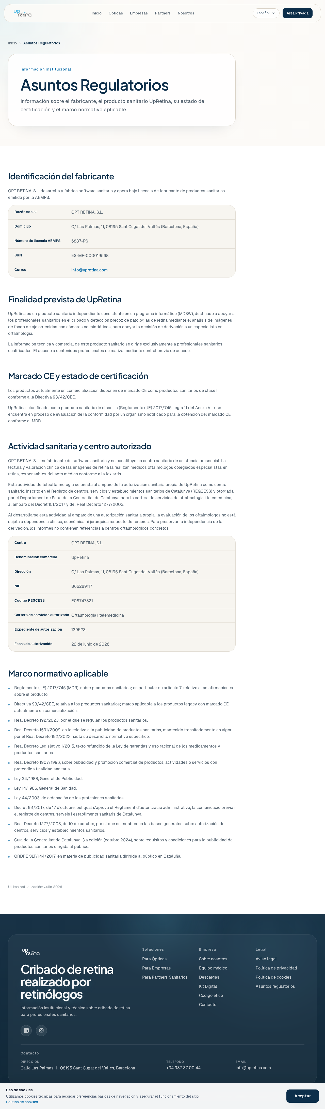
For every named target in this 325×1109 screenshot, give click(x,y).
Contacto (207, 1004)
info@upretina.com (89, 270)
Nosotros (186, 13)
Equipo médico (213, 968)
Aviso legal (266, 959)
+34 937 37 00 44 (183, 1067)
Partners (163, 13)
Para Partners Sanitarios (165, 977)
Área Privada (297, 13)
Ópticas (116, 13)
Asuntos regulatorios (275, 986)
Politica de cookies (22, 1102)
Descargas (209, 977)
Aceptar (303, 1096)
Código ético (211, 995)
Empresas (139, 13)
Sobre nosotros (213, 959)
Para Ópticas (154, 959)
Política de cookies (273, 977)
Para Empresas (156, 968)
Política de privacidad (276, 968)
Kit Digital (208, 986)
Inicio (97, 13)
